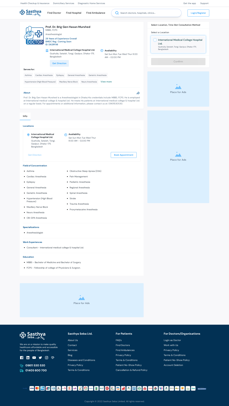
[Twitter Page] (40, 358)
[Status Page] (53, 358)
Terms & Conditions (79, 370)
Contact (72, 345)
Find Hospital (73, 12)
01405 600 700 (36, 370)
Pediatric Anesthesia (80, 182)
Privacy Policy (75, 365)
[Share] (138, 93)
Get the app (189, 3)
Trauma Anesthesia (79, 203)
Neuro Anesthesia (35, 212)
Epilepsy (31, 182)
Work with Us (171, 345)
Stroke (73, 198)
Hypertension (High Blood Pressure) (39, 200)
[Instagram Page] (46, 358)
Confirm (178, 61)
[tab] (25, 116)
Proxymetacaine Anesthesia (84, 209)
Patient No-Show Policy (129, 365)
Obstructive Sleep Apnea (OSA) (85, 171)
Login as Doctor (172, 340)
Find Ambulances (125, 350)
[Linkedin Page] (28, 358)
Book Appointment (123, 154)
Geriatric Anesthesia (37, 193)
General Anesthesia (36, 187)
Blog (70, 355)
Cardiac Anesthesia (36, 176)
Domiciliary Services (63, 3)
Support (204, 3)
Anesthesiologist (35, 232)
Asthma (30, 171)
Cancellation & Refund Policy (131, 370)
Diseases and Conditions (81, 360)
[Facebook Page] (22, 358)
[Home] (30, 12)
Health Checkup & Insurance (34, 3)
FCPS (54, 30)
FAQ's (119, 340)
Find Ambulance (95, 12)
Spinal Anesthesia (78, 193)
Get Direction (59, 63)
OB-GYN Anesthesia (37, 217)
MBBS (48, 30)
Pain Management (79, 176)
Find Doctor (54, 12)
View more (106, 81)
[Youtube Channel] (34, 358)
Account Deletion (173, 365)
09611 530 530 (35, 365)
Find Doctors (123, 345)
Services (72, 350)
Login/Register (198, 13)
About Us (73, 340)
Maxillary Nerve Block (37, 207)
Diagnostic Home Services (91, 3)
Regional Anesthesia (80, 187)
